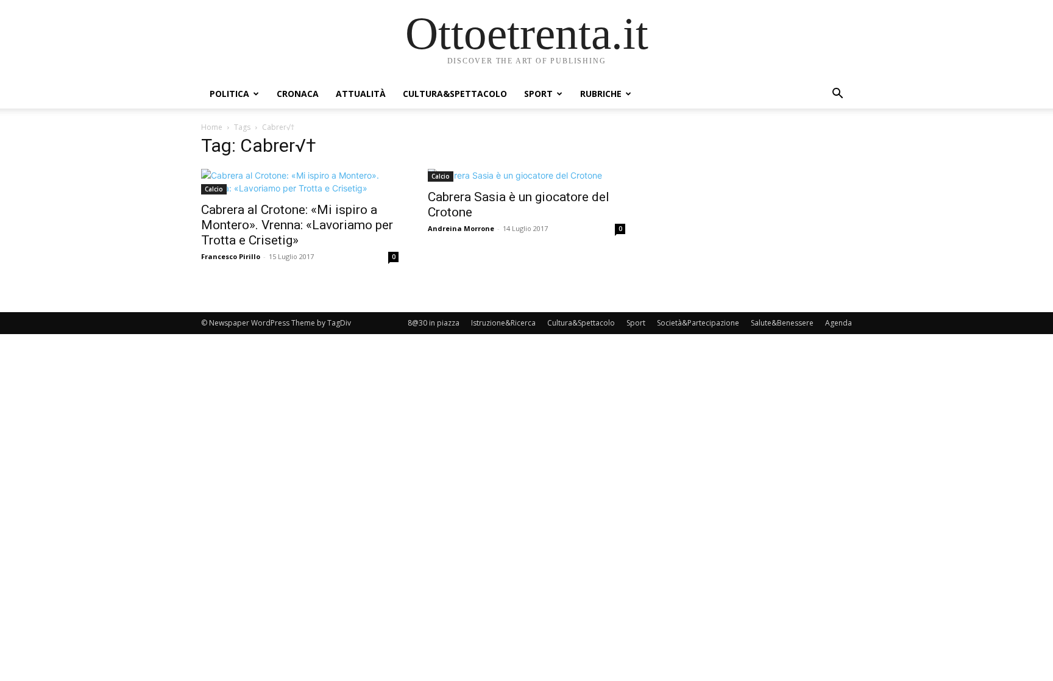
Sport (538, 93)
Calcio (214, 189)
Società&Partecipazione (698, 323)
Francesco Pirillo (230, 256)
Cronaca (298, 93)
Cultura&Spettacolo (455, 93)
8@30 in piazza (433, 323)
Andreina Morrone (461, 228)
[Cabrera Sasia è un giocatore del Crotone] (526, 175)
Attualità (361, 93)
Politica (229, 93)
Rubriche (601, 93)
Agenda (838, 323)
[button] (837, 95)
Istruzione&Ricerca (503, 323)
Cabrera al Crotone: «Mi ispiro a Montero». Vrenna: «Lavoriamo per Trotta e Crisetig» (297, 225)
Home (211, 127)
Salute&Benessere (782, 323)
